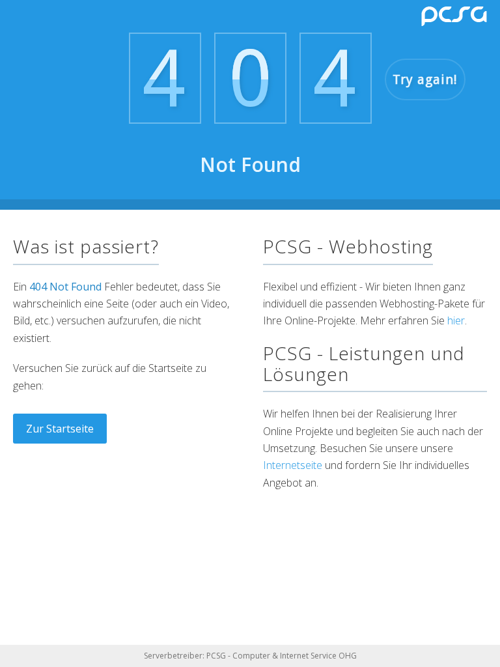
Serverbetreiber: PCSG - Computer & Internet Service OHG (250, 655)
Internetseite (292, 465)
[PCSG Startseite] (454, 16)
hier (456, 320)
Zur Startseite (60, 428)
